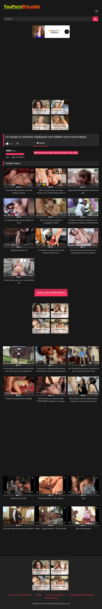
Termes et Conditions (55, 595)
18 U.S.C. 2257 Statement (19, 595)
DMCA (39, 595)
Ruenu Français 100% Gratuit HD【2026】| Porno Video (57, 153)
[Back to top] (94, 601)
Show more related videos (51, 292)
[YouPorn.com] (51, 7)
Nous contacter (51, 598)
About (42, 143)
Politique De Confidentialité (81, 595)
